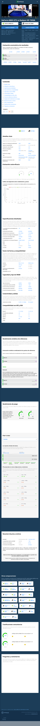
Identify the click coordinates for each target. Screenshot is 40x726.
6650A (23, 30)
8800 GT (3, 30)
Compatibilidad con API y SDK (10, 95)
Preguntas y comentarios (9, 106)
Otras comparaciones (8, 102)
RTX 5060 (23, 51)
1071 (20, 143)
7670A (23, 38)
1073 (29, 143)
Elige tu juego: (20, 439)
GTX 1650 (10, 51)
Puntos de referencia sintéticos (10, 97)
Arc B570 (10, 62)
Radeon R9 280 (21, 452)
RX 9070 (29, 62)
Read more (35, 5)
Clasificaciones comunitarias (10, 104)
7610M (29, 30)
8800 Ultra (8, 34)
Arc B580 (14, 62)
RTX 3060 (18, 51)
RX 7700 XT (25, 62)
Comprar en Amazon (11, 27)
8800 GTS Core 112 (11, 32)
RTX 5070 (28, 51)
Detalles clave (7, 84)
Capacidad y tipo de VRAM (9, 91)
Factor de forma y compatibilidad (11, 89)
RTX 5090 (34, 51)
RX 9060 (19, 62)
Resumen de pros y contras (10, 100)
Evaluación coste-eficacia (9, 86)
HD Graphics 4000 (6, 452)
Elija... (10, 23)
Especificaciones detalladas (10, 88)
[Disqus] (20, 678)
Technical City (20, 2)
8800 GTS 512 (10, 31)
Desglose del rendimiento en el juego (12, 98)
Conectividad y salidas (8, 93)
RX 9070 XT (34, 62)
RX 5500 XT (5, 62)
